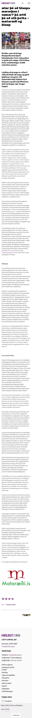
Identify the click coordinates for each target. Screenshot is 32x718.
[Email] (12, 599)
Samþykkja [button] (16, 715)
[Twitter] (9, 599)
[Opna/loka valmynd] (29, 3)
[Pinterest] (6, 599)
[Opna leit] (23, 3)
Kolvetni (4, 90)
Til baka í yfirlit (11, 605)
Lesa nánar (5, 709)
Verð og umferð (16, 660)
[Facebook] (3, 599)
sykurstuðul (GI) (15, 154)
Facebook (24, 562)
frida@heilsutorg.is (8, 646)
